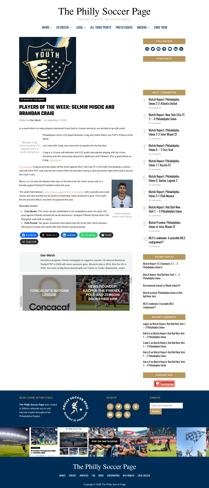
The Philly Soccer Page (104, 10)
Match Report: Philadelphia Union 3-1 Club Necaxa (164, 193)
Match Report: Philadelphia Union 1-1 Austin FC (164, 163)
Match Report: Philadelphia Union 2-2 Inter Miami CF (164, 132)
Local (79, 28)
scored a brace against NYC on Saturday (63, 192)
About (101, 476)
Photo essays (124, 28)
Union (45, 28)
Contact (72, 476)
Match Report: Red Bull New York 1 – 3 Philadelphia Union (165, 209)
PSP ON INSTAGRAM (104, 441)
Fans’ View (160, 28)
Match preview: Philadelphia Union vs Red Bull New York (162, 294)
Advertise (84, 476)
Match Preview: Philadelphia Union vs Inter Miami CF (164, 224)
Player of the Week (32, 100)
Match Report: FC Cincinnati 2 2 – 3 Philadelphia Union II (160, 265)
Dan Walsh (35, 120)
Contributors (113, 476)
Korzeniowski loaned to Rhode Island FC (162, 285)
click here (54, 160)
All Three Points (100, 28)
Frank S (146, 343)
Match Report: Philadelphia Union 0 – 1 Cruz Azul (164, 147)
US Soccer (62, 28)
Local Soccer (144, 476)
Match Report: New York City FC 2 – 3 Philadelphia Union (167, 116)
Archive (142, 28)
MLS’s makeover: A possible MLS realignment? (167, 240)
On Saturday (25, 167)
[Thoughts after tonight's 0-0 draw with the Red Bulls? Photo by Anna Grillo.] (132, 442)
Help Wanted (128, 476)
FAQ (93, 476)
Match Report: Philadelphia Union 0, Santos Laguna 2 (164, 178)
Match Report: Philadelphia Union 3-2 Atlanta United (164, 101)
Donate (62, 476)
